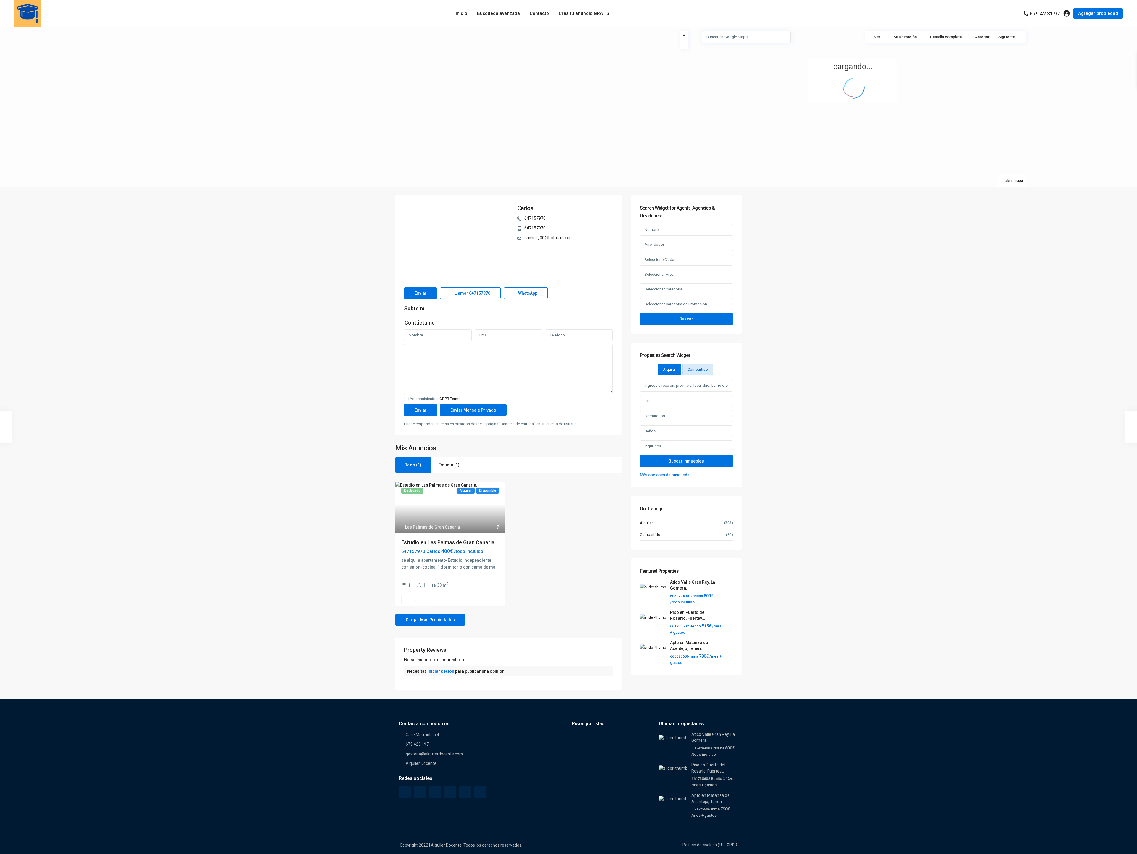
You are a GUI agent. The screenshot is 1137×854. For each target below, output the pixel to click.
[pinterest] (450, 792)
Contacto (539, 13)
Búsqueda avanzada (498, 13)
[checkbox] (406, 399)
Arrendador (654, 244)
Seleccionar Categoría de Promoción (676, 304)
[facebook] (405, 792)
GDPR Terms (449, 398)
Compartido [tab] (698, 369)
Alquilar (646, 523)
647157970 (535, 218)
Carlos (525, 208)
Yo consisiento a (435, 399)
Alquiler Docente (421, 763)
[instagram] (480, 792)
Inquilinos (653, 446)
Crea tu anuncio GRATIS (584, 13)
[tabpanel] (686, 429)
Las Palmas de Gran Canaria (432, 527)
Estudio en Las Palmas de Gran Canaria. (448, 542)
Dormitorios (655, 416)
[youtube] (465, 792)
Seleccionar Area (659, 274)
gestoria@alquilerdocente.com (434, 754)
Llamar (472, 293)
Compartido (650, 534)
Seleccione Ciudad (661, 259)
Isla (648, 401)
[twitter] (420, 792)
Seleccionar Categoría (663, 289)
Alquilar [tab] (669, 369)
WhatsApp (527, 293)
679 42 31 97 (1045, 14)
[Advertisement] (284, 71)
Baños (650, 431)
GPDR (732, 844)
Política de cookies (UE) (704, 844)
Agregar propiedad (1098, 13)
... (403, 574)
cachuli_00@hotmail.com (548, 237)
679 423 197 (417, 744)
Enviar (421, 293)
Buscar (686, 319)
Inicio (461, 13)
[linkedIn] (435, 792)
